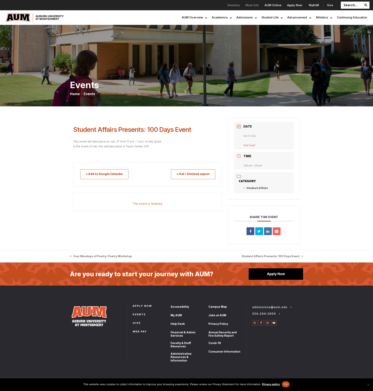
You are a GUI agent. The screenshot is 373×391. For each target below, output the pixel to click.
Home (75, 94)
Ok (286, 384)
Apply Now (276, 274)
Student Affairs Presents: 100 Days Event (271, 257)
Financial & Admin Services (183, 334)
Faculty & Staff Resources (181, 344)
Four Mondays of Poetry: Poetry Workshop (101, 257)
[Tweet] (259, 231)
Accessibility (180, 306)
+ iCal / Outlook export (193, 174)
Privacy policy (271, 384)
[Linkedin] (268, 231)
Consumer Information (224, 351)
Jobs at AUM (217, 315)
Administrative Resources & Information (181, 357)
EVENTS (139, 315)
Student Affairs (257, 188)
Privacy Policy (218, 323)
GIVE (137, 323)
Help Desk (178, 323)
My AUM (176, 315)
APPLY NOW (142, 306)
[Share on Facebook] (250, 231)
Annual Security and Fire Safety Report (222, 334)
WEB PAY (140, 332)
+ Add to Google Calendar (104, 174)
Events (89, 94)
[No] (368, 385)
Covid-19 (214, 343)
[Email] (277, 231)
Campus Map (217, 306)
